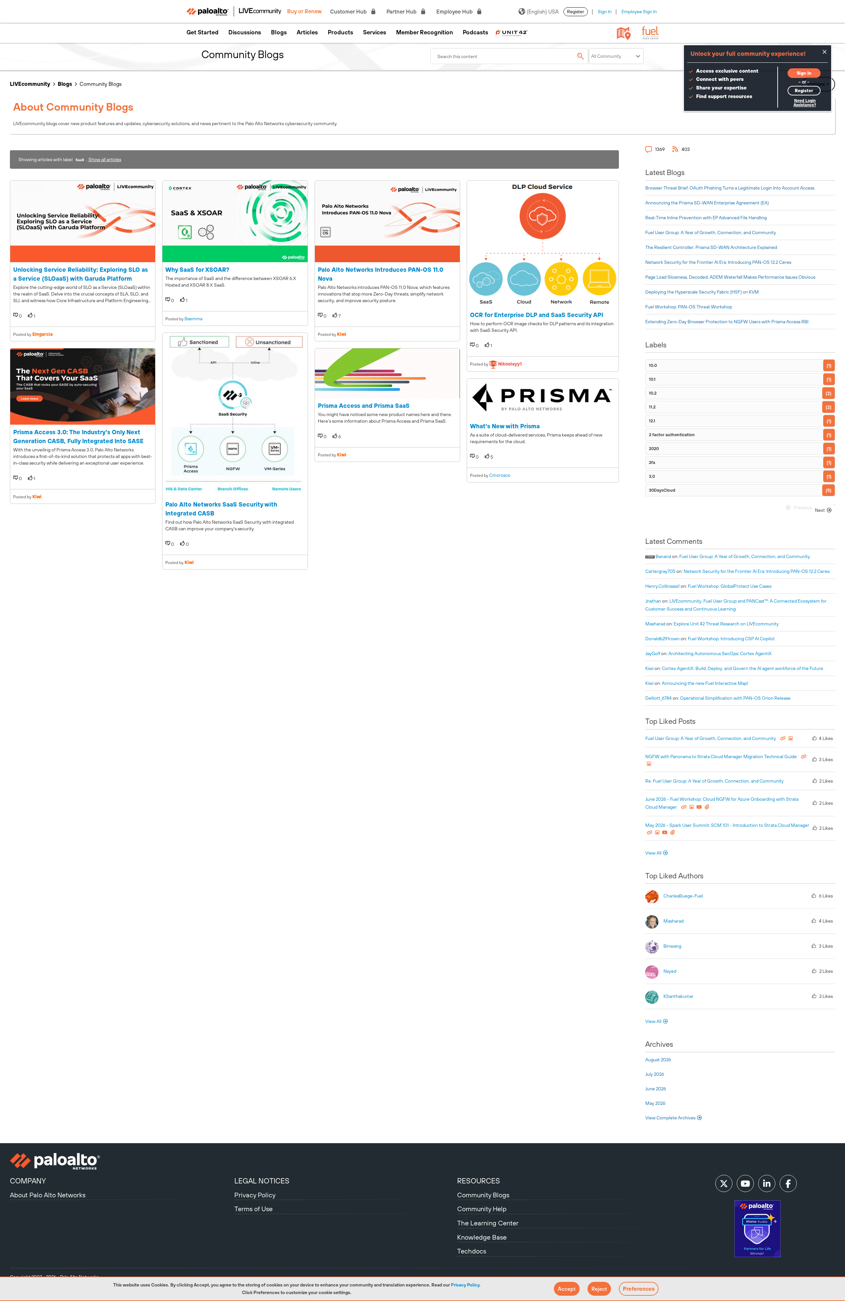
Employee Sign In (639, 11)
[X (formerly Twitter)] (723, 1183)
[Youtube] (745, 1183)
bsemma (193, 318)
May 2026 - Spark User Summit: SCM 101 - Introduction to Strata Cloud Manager (727, 825)
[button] (567, 1289)
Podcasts (475, 32)
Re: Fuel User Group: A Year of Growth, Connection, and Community (714, 781)
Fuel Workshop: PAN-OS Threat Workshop (688, 306)
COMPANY (28, 1181)
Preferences (639, 1289)
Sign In (605, 11)
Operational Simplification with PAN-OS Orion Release (735, 698)
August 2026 (658, 1059)
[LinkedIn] (766, 1183)
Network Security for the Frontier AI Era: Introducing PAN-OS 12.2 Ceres (718, 262)
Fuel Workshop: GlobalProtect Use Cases (729, 586)
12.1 (652, 420)
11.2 (652, 406)
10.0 (653, 365)
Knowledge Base (482, 1237)
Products (340, 32)
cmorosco (499, 475)
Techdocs (471, 1251)
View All (653, 853)
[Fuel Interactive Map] (624, 33)
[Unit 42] (511, 32)
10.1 (652, 379)
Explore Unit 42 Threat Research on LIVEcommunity (726, 623)
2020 (654, 448)
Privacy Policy (465, 1284)
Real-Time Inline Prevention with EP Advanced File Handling (706, 217)
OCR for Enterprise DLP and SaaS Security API (536, 314)
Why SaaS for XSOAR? (197, 269)
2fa (652, 462)
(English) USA (542, 12)
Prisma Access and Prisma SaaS (364, 405)
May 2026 (655, 1103)
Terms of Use (253, 1209)
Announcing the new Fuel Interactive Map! (705, 683)
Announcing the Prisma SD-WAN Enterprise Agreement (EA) (707, 202)
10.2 (653, 393)
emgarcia (42, 334)
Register (575, 11)
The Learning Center (488, 1223)
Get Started (202, 32)
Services (374, 32)
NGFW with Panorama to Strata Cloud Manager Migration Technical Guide (721, 756)
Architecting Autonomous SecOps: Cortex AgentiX (720, 653)
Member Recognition (424, 32)
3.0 (652, 476)
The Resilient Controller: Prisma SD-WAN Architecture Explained (711, 247)
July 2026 (654, 1074)
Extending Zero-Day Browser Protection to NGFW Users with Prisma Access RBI (726, 321)
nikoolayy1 (510, 364)
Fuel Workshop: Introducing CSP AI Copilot (731, 638)
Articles (307, 32)
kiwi (37, 496)
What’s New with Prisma (505, 426)
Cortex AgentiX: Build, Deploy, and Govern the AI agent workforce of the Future (742, 668)
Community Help (482, 1209)
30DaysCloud (662, 490)
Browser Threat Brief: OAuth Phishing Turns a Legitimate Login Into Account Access (729, 188)
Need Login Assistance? (805, 102)
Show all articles (104, 159)
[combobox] (509, 56)
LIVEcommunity (30, 84)
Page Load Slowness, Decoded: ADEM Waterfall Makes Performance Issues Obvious (730, 277)
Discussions (244, 32)
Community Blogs (483, 1195)
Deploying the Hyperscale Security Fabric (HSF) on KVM (702, 292)
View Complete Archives (670, 1117)
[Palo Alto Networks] (121, 1161)
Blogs (279, 32)
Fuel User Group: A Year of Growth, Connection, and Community (710, 232)
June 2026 (655, 1088)
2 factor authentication (672, 434)
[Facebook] (788, 1183)
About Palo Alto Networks (47, 1195)
